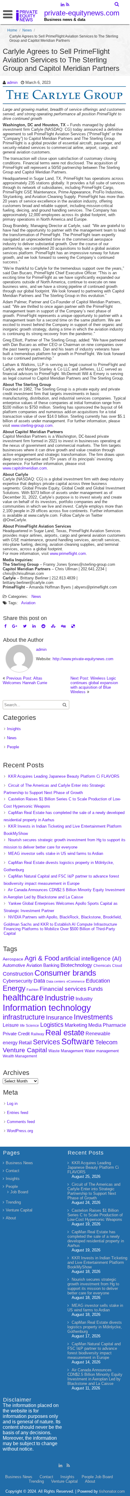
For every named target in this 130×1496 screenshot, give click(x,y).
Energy (14, 988)
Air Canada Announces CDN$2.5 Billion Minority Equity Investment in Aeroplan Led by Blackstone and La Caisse (94, 1377)
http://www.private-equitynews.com (83, 659)
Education (98, 981)
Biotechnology (76, 965)
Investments (93, 1017)
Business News (19, 1163)
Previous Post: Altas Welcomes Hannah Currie (25, 680)
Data (39, 981)
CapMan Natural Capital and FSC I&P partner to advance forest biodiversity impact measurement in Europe (94, 1351)
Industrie (59, 997)
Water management (102, 1051)
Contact (12, 1170)
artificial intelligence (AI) (90, 958)
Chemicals (102, 966)
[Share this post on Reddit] (43, 626)
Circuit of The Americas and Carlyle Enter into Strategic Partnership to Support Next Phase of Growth (93, 1191)
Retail (25, 1043)
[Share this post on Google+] (14, 626)
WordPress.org (20, 1131)
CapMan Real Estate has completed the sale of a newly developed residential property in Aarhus (95, 1239)
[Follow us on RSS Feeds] (67, 5)
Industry (84, 998)
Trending (13, 1202)
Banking (51, 965)
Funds (95, 989)
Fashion (32, 989)
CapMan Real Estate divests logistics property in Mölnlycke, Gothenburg (94, 1327)
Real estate (64, 1032)
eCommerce (76, 981)
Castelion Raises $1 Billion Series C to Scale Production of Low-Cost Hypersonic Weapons (95, 1215)
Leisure (11, 1025)
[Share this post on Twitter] (25, 626)
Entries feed (17, 1112)
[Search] (117, 4)
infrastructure (24, 1017)
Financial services (63, 989)
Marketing (76, 1025)
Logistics (51, 1024)
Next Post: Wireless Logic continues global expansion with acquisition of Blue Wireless (94, 685)
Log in (12, 1103)
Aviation (28, 603)
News (27, 30)
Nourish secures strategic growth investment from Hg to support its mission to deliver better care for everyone (93, 1286)
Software (77, 1041)
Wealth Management (20, 1056)
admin (12, 82)
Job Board (19, 1192)
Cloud (117, 965)
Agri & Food (41, 958)
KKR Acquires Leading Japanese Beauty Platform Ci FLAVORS (63, 776)
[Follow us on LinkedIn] (62, 5)
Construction (18, 974)
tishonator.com (112, 1491)
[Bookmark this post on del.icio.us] (73, 626)
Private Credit (16, 1033)
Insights (14, 729)
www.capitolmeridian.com (25, 468)
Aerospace (13, 959)
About (11, 1218)
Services (46, 1042)
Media (95, 1025)
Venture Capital (25, 1049)
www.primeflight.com (68, 553)
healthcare (23, 997)
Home (12, 30)
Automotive (14, 965)
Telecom (106, 1042)
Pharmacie (114, 1025)
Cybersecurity (17, 981)
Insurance (59, 1017)
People (13, 747)
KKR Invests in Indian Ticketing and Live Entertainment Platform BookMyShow (97, 1262)
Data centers (55, 981)
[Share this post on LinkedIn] (34, 626)
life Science (29, 1025)
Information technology (47, 1008)
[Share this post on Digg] (63, 626)
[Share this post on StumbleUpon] (53, 626)
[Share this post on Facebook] (5, 626)
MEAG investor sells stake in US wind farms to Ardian (55, 853)
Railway (37, 1034)
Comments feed (21, 1121)
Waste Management (65, 1051)
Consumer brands (65, 972)
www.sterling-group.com (32, 425)
